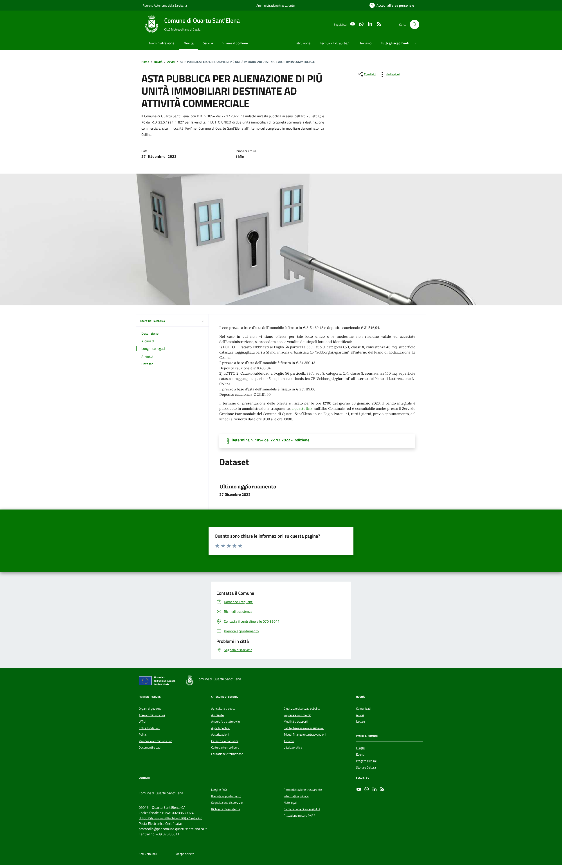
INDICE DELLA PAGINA (152, 321)
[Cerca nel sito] (414, 24)
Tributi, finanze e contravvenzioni (305, 734)
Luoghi (360, 747)
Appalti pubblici (220, 728)
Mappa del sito (184, 854)
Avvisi (360, 715)
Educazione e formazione (227, 753)
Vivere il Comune (235, 43)
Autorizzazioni (220, 734)
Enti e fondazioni (149, 728)
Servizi (208, 43)
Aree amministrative (152, 715)
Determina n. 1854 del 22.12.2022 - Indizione (270, 440)
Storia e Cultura (366, 767)
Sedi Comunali (148, 854)
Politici (143, 734)
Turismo (365, 43)
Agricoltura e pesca (223, 708)
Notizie (360, 721)
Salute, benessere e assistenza (304, 728)
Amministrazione (161, 43)
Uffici (142, 721)
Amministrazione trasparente (275, 5)
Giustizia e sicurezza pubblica (302, 708)
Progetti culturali (366, 760)
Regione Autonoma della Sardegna (165, 5)
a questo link (302, 408)
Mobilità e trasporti (296, 721)
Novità (189, 43)
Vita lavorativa (293, 747)
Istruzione (302, 43)
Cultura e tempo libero (225, 747)
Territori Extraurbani (335, 43)
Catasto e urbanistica (224, 741)
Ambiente (217, 715)
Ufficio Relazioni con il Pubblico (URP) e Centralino (170, 818)
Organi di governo (150, 708)
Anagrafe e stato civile (225, 721)
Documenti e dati (149, 747)
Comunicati (363, 708)
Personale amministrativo (155, 741)
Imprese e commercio (297, 715)
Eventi (360, 754)
